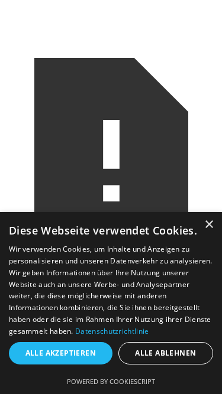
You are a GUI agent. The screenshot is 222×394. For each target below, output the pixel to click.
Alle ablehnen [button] (165, 353)
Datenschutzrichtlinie (112, 331)
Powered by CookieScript (111, 381)
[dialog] (111, 303)
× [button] (208, 224)
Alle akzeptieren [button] (60, 353)
